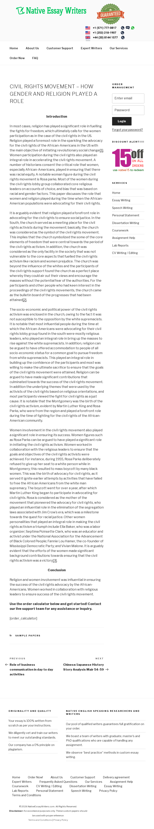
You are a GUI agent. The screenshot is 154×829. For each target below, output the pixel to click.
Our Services (119, 48)
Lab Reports (120, 245)
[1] (101, 150)
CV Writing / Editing (125, 253)
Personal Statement (125, 215)
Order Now (17, 58)
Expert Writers (91, 48)
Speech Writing (122, 208)
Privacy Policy (108, 790)
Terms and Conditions (26, 795)
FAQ (35, 58)
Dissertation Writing (125, 223)
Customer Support (60, 48)
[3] (55, 560)
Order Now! (35, 777)
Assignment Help (123, 237)
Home (14, 48)
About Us (32, 48)
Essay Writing (121, 200)
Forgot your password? (127, 129)
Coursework (120, 230)
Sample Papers (28, 635)
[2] (24, 300)
